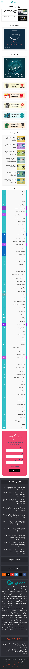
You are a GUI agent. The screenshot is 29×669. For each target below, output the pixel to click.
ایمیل (21, 447)
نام (22, 453)
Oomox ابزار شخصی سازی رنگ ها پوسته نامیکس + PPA (10, 11)
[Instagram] (20, 574)
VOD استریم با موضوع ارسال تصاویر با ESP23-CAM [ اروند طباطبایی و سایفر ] (17, 651)
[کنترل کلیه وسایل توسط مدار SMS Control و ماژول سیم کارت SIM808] (20, 181)
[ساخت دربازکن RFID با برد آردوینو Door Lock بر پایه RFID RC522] (20, 146)
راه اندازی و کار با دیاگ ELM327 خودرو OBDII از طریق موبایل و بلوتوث (15, 508)
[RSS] (4, 574)
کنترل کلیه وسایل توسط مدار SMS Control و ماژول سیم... (10, 181)
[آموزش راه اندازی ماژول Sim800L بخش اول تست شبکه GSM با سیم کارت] (20, 160)
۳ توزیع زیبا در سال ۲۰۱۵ (10, 16)
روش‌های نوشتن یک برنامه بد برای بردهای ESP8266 (16, 488)
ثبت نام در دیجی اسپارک (9, 667)
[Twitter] (16, 574)
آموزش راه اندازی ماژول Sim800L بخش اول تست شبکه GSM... (10, 160)
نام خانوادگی (19, 460)
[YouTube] (12, 574)
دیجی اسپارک (17, 662)
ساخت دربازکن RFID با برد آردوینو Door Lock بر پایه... (10, 146)
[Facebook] (24, 574)
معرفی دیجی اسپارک (22, 667)
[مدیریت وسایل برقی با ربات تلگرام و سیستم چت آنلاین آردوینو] (20, 174)
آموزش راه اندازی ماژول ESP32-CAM (10, 166)
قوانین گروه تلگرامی (11, 665)
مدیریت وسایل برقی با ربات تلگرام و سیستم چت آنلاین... (10, 174)
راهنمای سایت (20, 665)
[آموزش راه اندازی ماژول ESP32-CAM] (20, 167)
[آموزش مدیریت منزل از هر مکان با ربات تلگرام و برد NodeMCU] (20, 139)
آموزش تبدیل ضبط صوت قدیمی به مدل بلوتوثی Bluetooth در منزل (15, 494)
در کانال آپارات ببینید (14, 638)
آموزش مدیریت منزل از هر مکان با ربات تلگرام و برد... (10, 139)
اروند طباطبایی (21, 487)
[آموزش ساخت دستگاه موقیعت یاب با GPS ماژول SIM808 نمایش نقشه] (20, 153)
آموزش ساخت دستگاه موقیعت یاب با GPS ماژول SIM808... (10, 152)
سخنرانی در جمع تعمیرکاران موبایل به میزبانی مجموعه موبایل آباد (15, 645)
